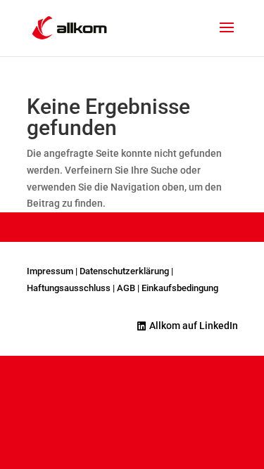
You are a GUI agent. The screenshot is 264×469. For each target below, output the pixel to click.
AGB (126, 288)
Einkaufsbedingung (180, 288)
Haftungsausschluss (69, 288)
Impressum (50, 271)
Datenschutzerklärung (124, 271)
